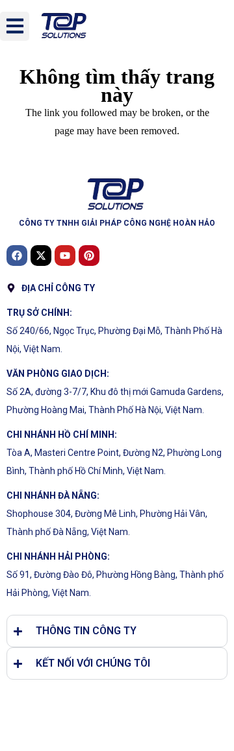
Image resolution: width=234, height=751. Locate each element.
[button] (14, 26)
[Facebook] (16, 255)
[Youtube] (65, 255)
